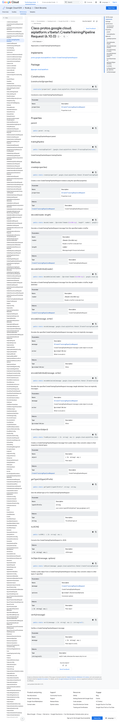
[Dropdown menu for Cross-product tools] (57, 2)
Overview (5, 12)
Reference (23, 12)
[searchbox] (12, 17)
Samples (32, 12)
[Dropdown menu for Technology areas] (38, 2)
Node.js (28, 8)
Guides (14, 12)
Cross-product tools (48, 2)
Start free (111, 8)
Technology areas (30, 2)
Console (89, 2)
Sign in (115, 2)
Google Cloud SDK (14, 8)
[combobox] (73, 2)
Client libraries (40, 8)
